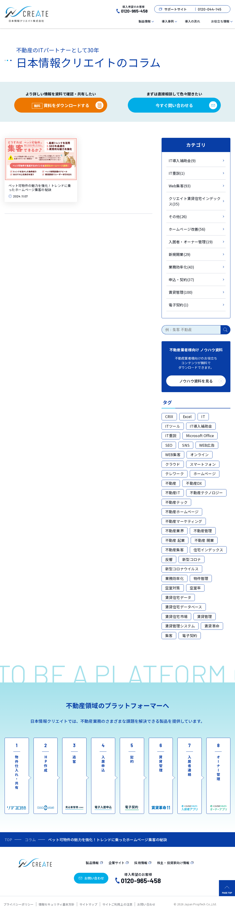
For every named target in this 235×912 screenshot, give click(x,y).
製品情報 (145, 21)
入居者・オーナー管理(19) (191, 241)
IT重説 (170, 435)
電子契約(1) (178, 305)
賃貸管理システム (180, 626)
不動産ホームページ (182, 511)
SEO (168, 445)
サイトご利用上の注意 (117, 904)
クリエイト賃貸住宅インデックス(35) (195, 201)
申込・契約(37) (181, 279)
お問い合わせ (146, 904)
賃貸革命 (211, 626)
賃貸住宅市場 (176, 616)
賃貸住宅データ (178, 597)
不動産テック (176, 502)
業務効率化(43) (181, 267)
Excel (187, 416)
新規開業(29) (179, 254)
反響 (169, 559)
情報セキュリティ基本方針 (57, 904)
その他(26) (178, 216)
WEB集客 (173, 454)
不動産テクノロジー (206, 492)
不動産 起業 (175, 540)
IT (203, 416)
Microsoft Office (200, 435)
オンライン (199, 454)
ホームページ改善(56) (187, 229)
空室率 (195, 587)
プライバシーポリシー (18, 904)
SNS (185, 445)
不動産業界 (174, 530)
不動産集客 (174, 549)
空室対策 (172, 587)
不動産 (170, 483)
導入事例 (168, 21)
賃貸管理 (204, 616)
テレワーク (174, 473)
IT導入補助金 (201, 426)
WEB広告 (207, 445)
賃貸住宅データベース (183, 607)
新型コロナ (191, 559)
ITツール (172, 426)
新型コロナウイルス (182, 568)
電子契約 (189, 635)
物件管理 (200, 578)
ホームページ (204, 473)
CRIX (169, 416)
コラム (30, 839)
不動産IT (172, 492)
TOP (8, 839)
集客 (169, 635)
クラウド (172, 464)
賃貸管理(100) (181, 292)
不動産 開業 (204, 540)
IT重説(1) (177, 173)
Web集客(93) (180, 185)
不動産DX (194, 483)
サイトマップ (88, 904)
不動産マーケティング (183, 521)
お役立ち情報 (220, 21)
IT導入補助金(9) (182, 160)
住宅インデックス (208, 549)
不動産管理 (202, 530)
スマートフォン (203, 464)
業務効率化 (174, 578)
